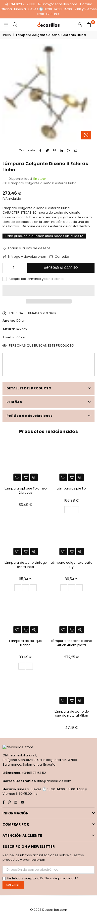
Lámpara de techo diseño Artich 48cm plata (71, 643)
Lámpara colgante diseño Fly (71, 564)
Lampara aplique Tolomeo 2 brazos (25, 490)
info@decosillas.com (59, 4)
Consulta (61, 256)
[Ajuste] (79, 24)
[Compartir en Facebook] (41, 150)
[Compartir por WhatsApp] (68, 150)
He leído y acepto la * (42, 878)
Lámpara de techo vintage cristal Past (25, 564)
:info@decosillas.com (53, 781)
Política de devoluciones (29, 415)
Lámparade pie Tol (71, 488)
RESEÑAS (14, 402)
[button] (48, 290)
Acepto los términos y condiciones (36, 279)
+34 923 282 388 (22, 4)
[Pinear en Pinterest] (54, 150)
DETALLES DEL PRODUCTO (28, 388)
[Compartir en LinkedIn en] (61, 150)
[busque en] (14, 24)
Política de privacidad (58, 878)
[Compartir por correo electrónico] (75, 150)
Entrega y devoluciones (26, 256)
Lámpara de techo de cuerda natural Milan (71, 713)
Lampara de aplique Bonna (25, 643)
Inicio (6, 35)
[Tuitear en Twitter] (47, 150)
